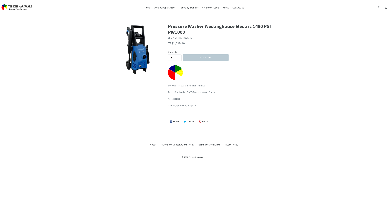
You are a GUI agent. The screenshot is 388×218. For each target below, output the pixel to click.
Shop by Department (165, 7)
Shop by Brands (189, 7)
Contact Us (238, 7)
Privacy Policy (231, 144)
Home (147, 7)
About (226, 7)
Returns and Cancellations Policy (177, 144)
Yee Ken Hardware (196, 157)
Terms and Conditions (209, 144)
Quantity (172, 51)
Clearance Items (210, 7)
